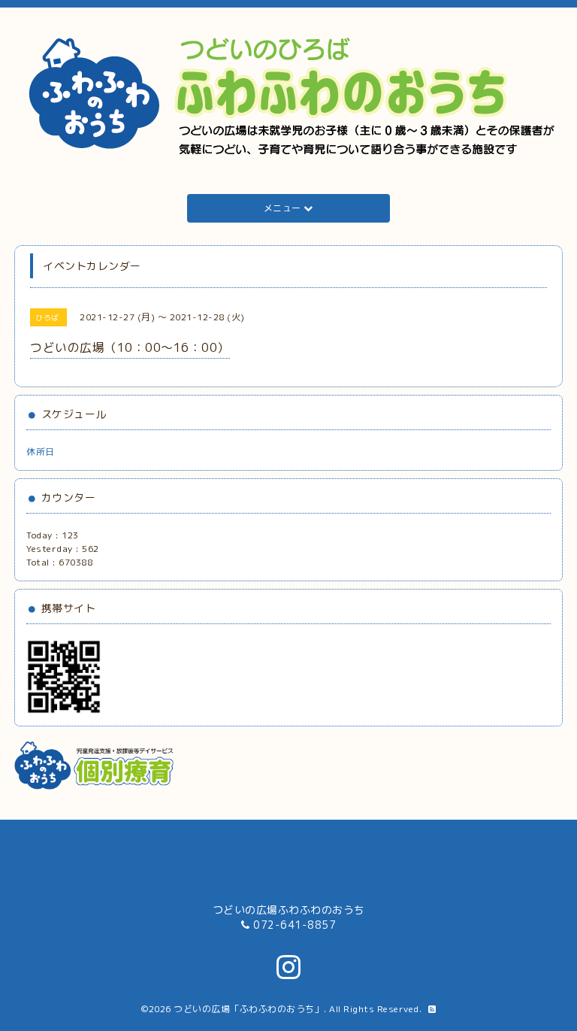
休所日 (40, 451)
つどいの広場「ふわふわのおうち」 (249, 1008)
